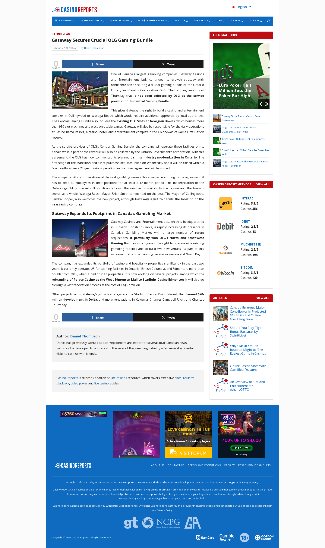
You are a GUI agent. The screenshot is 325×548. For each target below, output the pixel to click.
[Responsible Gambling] (242, 537)
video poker (79, 383)
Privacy (229, 465)
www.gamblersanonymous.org (169, 498)
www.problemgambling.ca (134, 498)
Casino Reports (67, 378)
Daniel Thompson (94, 48)
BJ (220, 20)
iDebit (245, 221)
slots (178, 378)
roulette (188, 378)
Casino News (65, 20)
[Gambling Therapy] (261, 537)
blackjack (62, 383)
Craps (236, 20)
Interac (247, 198)
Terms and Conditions (204, 465)
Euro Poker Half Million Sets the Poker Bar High (235, 90)
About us (157, 465)
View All (263, 298)
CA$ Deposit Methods (153, 20)
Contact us (176, 465)
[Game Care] (205, 537)
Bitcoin (247, 267)
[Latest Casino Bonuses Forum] (188, 434)
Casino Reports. (81, 537)
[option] (241, 76)
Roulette (202, 20)
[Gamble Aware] (225, 537)
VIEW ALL (263, 184)
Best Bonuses (120, 20)
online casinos (117, 378)
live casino (101, 383)
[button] (261, 104)
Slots (181, 20)
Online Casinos (93, 20)
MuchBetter (251, 244)
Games (255, 20)
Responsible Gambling (254, 465)
